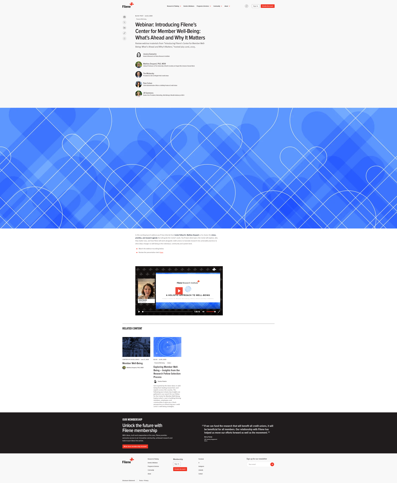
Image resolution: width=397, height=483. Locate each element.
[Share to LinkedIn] (124, 28)
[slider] (167, 312)
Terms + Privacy (143, 480)
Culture (169, 363)
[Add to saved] (124, 38)
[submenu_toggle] (180, 6)
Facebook (201, 459)
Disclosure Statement (128, 480)
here (161, 252)
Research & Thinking (173, 6)
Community (216, 6)
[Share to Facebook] (124, 17)
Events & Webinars (189, 6)
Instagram (201, 466)
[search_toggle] (246, 6)
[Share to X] (124, 22)
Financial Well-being (141, 19)
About (226, 6)
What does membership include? (135, 446)
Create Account (267, 6)
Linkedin (200, 470)
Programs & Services (203, 6)
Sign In (255, 6)
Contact (200, 474)
